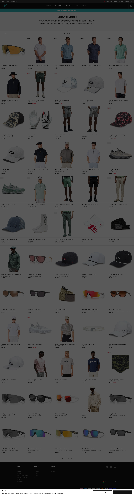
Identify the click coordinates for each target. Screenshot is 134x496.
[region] (67, 492)
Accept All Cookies (122, 492)
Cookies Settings (102, 492)
